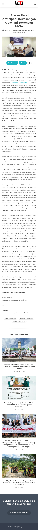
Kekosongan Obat (19, 321)
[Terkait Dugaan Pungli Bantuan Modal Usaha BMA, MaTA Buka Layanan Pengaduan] (19, 388)
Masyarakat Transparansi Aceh (23, 30)
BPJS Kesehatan (10, 318)
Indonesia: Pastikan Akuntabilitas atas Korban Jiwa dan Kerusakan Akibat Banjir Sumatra (19, 367)
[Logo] (19, 4)
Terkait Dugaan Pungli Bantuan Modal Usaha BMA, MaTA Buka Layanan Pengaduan (19, 405)
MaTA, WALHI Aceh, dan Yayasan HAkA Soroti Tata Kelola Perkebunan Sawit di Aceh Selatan (19, 483)
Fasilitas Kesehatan (20, 82)
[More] (29, 63)
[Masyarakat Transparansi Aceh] (3, 30)
